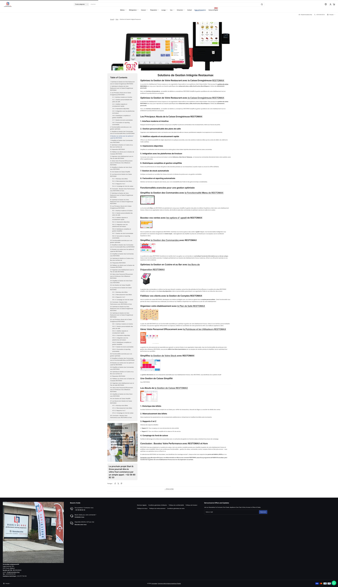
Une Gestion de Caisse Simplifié (121, 172)
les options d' (176, 217)
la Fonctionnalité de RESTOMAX (204, 192)
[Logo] (8, 4)
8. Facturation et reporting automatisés (121, 123)
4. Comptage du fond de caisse (124, 186)
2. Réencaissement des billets (123, 181)
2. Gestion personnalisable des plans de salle (122, 100)
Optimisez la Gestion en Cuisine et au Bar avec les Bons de (121, 146)
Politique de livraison (191, 505)
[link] (115, 483)
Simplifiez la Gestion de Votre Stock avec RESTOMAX (121, 168)
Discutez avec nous (81, 524)
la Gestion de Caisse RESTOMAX (171, 388)
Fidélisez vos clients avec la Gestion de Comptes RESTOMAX (122, 153)
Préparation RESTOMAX (118, 149)
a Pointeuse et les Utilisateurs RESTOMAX (205, 329)
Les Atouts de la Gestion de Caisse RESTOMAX (121, 175)
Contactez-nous (145, 457)
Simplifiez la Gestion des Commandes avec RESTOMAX (121, 141)
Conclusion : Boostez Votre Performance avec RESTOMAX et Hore (122, 189)
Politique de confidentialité (176, 505)
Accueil (112, 19)
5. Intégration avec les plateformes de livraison (123, 112)
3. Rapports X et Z (120, 184)
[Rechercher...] (261, 4)
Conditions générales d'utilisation (157, 505)
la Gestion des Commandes (164, 240)
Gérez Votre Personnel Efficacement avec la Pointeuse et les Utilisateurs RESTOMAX (121, 163)
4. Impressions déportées (122, 108)
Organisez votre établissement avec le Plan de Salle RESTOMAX (121, 157)
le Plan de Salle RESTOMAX (191, 306)
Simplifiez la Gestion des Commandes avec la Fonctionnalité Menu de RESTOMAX (122, 132)
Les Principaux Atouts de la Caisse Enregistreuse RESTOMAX (120, 93)
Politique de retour (142, 508)
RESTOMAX (218, 80)
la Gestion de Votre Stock (163, 355)
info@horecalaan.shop (13, 572)
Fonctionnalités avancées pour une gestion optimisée (120, 128)
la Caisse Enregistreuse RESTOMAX (205, 98)
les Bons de (194, 264)
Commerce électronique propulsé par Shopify (169, 583)
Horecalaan (154, 583)
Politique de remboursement (157, 508)
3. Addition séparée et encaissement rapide (119, 105)
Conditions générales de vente (175, 508)
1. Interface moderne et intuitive (123, 97)
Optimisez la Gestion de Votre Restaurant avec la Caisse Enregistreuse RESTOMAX (122, 82)
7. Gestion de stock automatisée (123, 120)
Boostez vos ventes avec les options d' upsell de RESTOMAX (121, 137)
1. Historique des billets (121, 178)
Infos (117, 19)
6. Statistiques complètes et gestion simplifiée (121, 116)
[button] (81, 4)
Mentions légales (142, 505)
